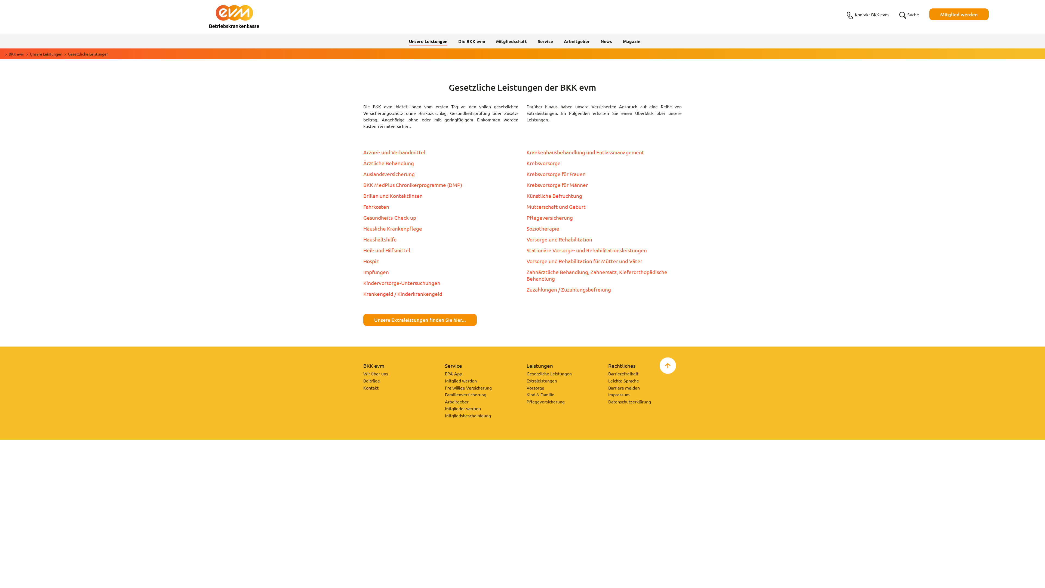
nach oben (668, 365)
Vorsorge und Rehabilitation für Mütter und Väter (584, 261)
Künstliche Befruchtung (554, 195)
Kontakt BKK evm (872, 14)
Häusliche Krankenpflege (392, 228)
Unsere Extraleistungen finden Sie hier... (420, 320)
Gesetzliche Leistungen (549, 373)
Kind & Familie (540, 394)
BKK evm (16, 53)
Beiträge (371, 380)
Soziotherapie (543, 228)
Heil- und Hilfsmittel (386, 250)
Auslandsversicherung (389, 174)
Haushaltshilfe (380, 239)
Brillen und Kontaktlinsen (393, 195)
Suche (913, 14)
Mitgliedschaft (511, 41)
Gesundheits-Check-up (389, 217)
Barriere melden (624, 387)
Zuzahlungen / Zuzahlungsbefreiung (569, 289)
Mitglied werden (959, 14)
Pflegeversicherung (550, 217)
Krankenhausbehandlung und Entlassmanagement (585, 152)
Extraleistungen (542, 380)
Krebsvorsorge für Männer (557, 185)
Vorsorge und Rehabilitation (559, 239)
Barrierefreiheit (623, 373)
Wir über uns (375, 373)
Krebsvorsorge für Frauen (556, 174)
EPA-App (453, 373)
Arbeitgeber (577, 41)
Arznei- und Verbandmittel (394, 152)
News (606, 41)
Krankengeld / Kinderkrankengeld (402, 293)
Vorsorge (535, 387)
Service (545, 41)
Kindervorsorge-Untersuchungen (401, 283)
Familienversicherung (465, 394)
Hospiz (371, 261)
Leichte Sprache (623, 380)
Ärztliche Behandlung (388, 163)
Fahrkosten (376, 206)
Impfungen (376, 272)
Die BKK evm (471, 41)
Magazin (631, 41)
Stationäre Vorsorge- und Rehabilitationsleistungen (587, 250)
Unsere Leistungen (46, 53)
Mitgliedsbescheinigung (468, 415)
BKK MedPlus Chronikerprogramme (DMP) (412, 185)
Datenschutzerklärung (629, 401)
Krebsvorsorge (544, 163)
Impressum (619, 394)
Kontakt (371, 387)
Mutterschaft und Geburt (556, 206)
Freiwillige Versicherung (468, 387)
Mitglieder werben (463, 408)
